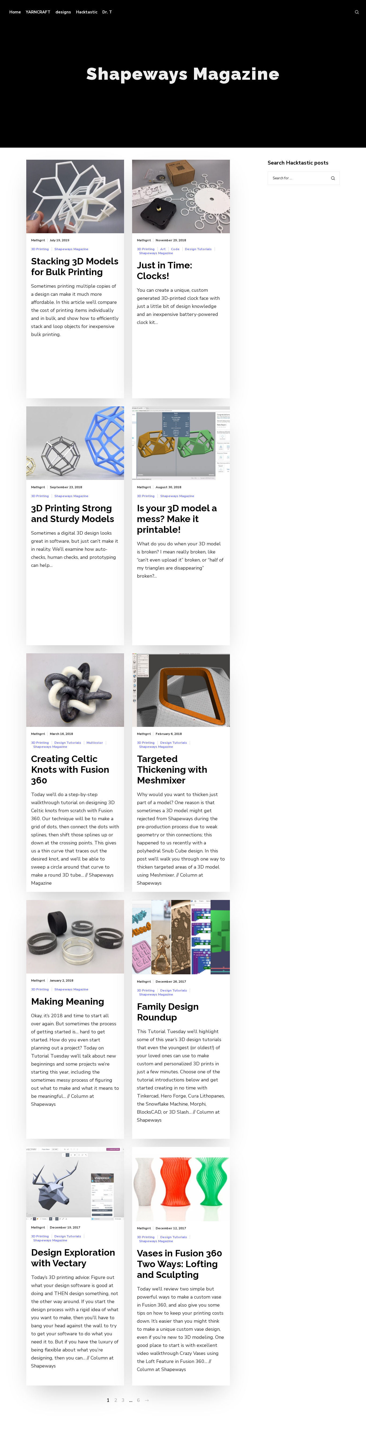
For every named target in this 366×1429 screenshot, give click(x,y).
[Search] (354, 12)
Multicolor (95, 743)
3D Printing (40, 249)
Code (175, 249)
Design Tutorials (198, 249)
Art (163, 249)
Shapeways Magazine (71, 249)
